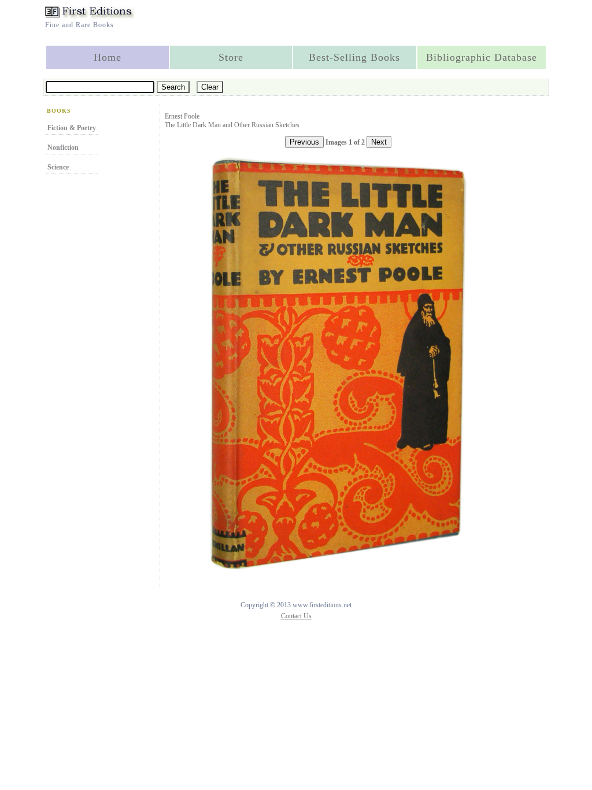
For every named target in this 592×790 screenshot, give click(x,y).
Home (107, 57)
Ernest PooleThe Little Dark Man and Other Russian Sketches (232, 120)
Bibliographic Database (481, 57)
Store (231, 57)
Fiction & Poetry (71, 128)
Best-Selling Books (354, 57)
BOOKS (59, 111)
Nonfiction (63, 147)
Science (58, 167)
